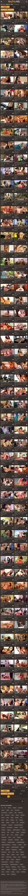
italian (6, 202)
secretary (2, 34)
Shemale (17, 861)
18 (20, 526)
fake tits (22, 21)
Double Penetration (16, 829)
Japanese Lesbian (11, 842)
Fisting (12, 832)
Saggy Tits (18, 859)
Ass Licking (17, 810)
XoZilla (2, 23)
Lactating (14, 844)
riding (6, 21)
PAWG (3, 857)
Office (8, 854)
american (2, 150)
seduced (16, 137)
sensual (9, 34)
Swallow (3, 869)
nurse (19, 669)
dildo (19, 474)
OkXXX (15, 165)
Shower (21, 864)
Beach (12, 815)
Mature (20, 849)
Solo (2, 866)
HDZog (2, 191)
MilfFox (2, 321)
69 (5, 807)
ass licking (23, 539)
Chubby (12, 822)
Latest (14, 6)
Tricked (24, 869)
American (20, 807)
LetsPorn (15, 541)
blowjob (21, 448)
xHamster (2, 49)
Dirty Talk (3, 829)
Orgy (17, 854)
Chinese (7, 822)
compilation (24, 656)
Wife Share (13, 874)
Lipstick (22, 847)
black (2, 163)
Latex (25, 844)
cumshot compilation (5, 669)
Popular (5, 6)
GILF (8, 834)
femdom (6, 150)
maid (15, 163)
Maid (3, 849)
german (18, 319)
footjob (2, 461)
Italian (22, 839)
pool (15, 150)
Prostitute (24, 857)
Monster (22, 852)
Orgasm (12, 854)
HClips (15, 632)
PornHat (15, 360)
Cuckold (3, 827)
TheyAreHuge (16, 62)
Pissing (14, 857)
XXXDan (2, 62)
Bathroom (20, 812)
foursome (2, 332)
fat (15, 604)
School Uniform (5, 861)
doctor (16, 669)
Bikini (8, 817)
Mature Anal (4, 852)
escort (2, 358)
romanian (16, 565)
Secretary (11, 861)
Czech (21, 827)
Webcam (3, 874)
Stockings (13, 866)
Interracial (16, 839)
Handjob (18, 837)
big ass (11, 124)
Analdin (2, 126)
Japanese (3, 842)
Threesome (14, 869)
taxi (15, 448)
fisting (25, 319)
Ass (12, 810)
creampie (16, 539)
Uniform (7, 871)
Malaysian (8, 849)
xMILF (2, 178)
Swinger (8, 869)
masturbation (6, 319)
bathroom (2, 630)
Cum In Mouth (9, 827)
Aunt (15, 812)
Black (12, 817)
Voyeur (18, 871)
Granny (22, 834)
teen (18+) (3, 604)
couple (20, 267)
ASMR (7, 810)
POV (5, 254)
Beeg (1, 386)
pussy (16, 591)
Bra (21, 817)
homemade (3, 124)
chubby (23, 163)
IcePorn (15, 347)
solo (19, 34)
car (1, 111)
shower (16, 34)
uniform (19, 578)
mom (22, 34)
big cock (9, 21)
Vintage (12, 871)
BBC (2, 815)
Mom (17, 852)
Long (21, 9)
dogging (9, 448)
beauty (2, 643)
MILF (6, 34)
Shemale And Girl (5, 864)
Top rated (23, 6)
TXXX (15, 282)
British (7, 820)
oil (18, 643)
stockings (19, 163)
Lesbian (7, 847)
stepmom (2, 578)
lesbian (16, 176)
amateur (16, 267)
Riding (12, 859)
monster (19, 656)
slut (22, 746)
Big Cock (22, 815)
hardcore (20, 435)
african (7, 332)
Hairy (14, 837)
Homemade (4, 839)
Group (9, 837)
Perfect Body (8, 857)
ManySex (15, 619)
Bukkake (12, 820)
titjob (15, 358)
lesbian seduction (21, 124)
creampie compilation (5, 306)
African (9, 807)
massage (16, 435)
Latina (3, 847)
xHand (2, 697)
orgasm (2, 215)
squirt (16, 111)
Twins (3, 871)
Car (16, 820)
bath (18, 630)
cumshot (2, 21)
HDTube (15, 580)
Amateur (14, 807)
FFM (8, 832)
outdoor (19, 202)
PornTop (2, 347)
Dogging (9, 829)
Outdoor (22, 854)
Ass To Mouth (4, 812)
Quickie (7, 859)
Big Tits (3, 817)
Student (23, 866)
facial (18, 526)
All (7, 9)
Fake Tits (3, 832)
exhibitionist (9, 293)
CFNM (3, 822)
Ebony (23, 829)
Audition (10, 812)
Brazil (3, 820)
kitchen (16, 552)
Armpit (3, 810)
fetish (16, 202)
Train (20, 869)
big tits (19, 111)
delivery (16, 306)
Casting (21, 820)
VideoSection (3, 334)
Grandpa (16, 834)
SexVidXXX (16, 463)
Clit (17, 822)
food (19, 21)
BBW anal (7, 815)
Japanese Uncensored (6, 844)
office (2, 552)
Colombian (22, 822)
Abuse (21, 893)
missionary (16, 254)
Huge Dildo (10, 839)
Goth (12, 834)
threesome (3, 241)
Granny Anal (4, 837)
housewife (21, 137)
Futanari (3, 834)
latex (2, 759)
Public (3, 859)
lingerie (8, 163)
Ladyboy (19, 844)
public (2, 448)
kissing (2, 617)
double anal (6, 267)
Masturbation (14, 849)
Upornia (2, 256)
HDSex (2, 139)
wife (15, 785)
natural (19, 189)
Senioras (15, 450)
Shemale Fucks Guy (14, 864)
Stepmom (7, 866)
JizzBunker (3, 308)
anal (1, 137)
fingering (9, 215)
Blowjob (16, 817)
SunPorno (16, 502)
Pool (19, 857)
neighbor (6, 461)
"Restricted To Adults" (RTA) (15, 891)
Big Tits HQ (14, 2)
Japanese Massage (20, 842)
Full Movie (23, 832)
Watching (23, 871)
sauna (16, 124)
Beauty (17, 815)
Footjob (17, 832)
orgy (4, 759)
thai (1, 280)
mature (2, 565)
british (16, 21)
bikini (25, 21)
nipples (19, 746)
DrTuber (15, 243)
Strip (19, 866)
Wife (8, 874)
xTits (15, 23)
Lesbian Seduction (14, 847)
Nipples (3, 854)
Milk (13, 852)
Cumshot (16, 827)
